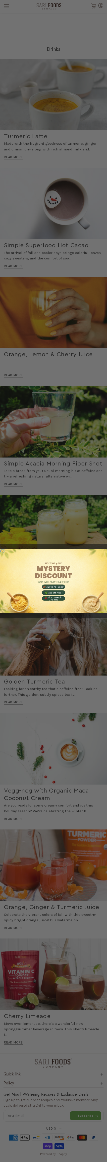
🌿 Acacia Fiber (53, 592)
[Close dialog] (2, 551)
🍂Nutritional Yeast (53, 586)
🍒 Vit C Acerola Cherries (54, 598)
